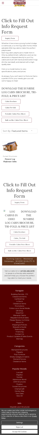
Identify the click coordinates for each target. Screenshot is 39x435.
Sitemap (19, 339)
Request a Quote (19, 327)
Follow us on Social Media (19, 308)
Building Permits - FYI (19, 294)
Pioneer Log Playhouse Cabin (10, 160)
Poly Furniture (19, 354)
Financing (19, 332)
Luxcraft (19, 372)
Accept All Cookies (19, 432)
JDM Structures (19, 382)
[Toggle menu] (3, 3)
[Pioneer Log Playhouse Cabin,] (10, 146)
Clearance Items (19, 304)
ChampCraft (19, 389)
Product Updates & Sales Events (19, 336)
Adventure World (19, 379)
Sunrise (19, 377)
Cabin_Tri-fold (19, 238)
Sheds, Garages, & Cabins (19, 357)
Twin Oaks (20, 394)
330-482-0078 (28, 271)
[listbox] (22, 131)
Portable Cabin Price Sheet (15, 114)
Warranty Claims (19, 315)
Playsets (19, 352)
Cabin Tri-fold (10, 108)
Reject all (19, 427)
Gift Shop (19, 311)
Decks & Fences (19, 359)
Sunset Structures (19, 386)
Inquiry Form (10, 38)
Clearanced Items (19, 297)
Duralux (19, 384)
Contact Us (19, 334)
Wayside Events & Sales (19, 318)
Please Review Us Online (19, 320)
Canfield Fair (19, 299)
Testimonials (19, 329)
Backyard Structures (19, 350)
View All (19, 396)
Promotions (19, 306)
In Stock (19, 301)
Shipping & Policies (19, 325)
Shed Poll (19, 313)
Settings (19, 422)
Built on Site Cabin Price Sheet (16, 120)
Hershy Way (19, 391)
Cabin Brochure (11, 101)
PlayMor (19, 375)
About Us (19, 322)
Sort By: (7, 131)
